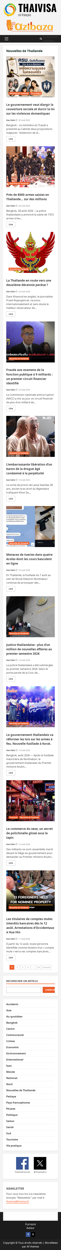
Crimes (10, 1041)
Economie (13, 817)
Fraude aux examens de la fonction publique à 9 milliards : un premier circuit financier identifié (30, 341)
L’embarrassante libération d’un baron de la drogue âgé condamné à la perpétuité (30, 436)
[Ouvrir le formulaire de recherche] (41, 39)
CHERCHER (50, 989)
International (14, 1059)
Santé (9, 1127)
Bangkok (12, 1022)
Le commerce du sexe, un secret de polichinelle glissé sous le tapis (30, 800)
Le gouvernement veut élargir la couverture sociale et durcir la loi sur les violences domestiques (30, 76)
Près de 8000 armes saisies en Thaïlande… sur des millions (30, 166)
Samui (10, 1121)
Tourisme (12, 1139)
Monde (10, 1072)
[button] (6, 38)
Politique (12, 1115)
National (11, 1078)
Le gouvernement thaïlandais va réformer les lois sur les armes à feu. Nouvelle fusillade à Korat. (30, 706)
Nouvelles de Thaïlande (19, 93)
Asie (8, 1010)
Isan (9, 1065)
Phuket (10, 1108)
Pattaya (11, 1096)
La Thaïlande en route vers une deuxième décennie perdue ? (30, 252)
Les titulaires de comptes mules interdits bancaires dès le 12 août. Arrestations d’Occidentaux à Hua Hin (30, 890)
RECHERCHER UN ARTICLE (22, 981)
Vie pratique (36, 93)
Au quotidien (14, 1016)
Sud (8, 1133)
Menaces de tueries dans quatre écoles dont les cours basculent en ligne (30, 526)
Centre (10, 1029)
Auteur (30, 1228)
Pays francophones (18, 1102)
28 (38, 967)
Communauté (15, 1035)
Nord (9, 1084)
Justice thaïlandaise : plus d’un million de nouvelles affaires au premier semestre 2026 (30, 616)
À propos (30, 1224)
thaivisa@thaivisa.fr (17, 1201)
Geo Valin (10, 120)
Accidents (12, 1004)
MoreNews (51, 1242)
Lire (12, 139)
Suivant (46, 967)
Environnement (16, 1053)
